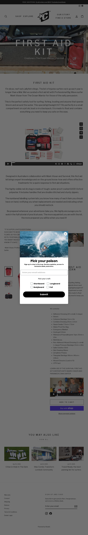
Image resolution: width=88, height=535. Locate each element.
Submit (44, 294)
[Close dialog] (65, 234)
